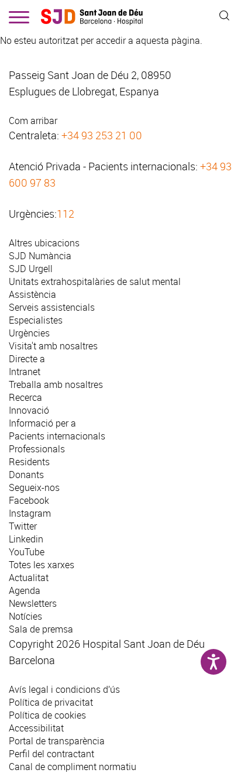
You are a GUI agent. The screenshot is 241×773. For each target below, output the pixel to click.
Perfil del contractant (51, 753)
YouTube (26, 551)
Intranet (24, 371)
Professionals (37, 448)
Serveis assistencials (52, 307)
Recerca (25, 397)
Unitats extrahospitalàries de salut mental (95, 281)
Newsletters (33, 603)
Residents (29, 461)
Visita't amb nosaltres (53, 345)
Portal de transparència (57, 740)
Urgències (29, 333)
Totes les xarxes (41, 564)
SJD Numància (40, 255)
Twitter (23, 526)
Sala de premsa (41, 629)
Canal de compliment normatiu (72, 766)
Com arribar (33, 120)
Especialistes (36, 320)
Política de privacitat (51, 702)
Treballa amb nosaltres (56, 384)
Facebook (29, 500)
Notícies (25, 616)
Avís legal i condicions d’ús (64, 689)
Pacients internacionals (57, 436)
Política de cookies (47, 715)
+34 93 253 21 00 (101, 135)
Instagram (30, 513)
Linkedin (26, 538)
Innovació (29, 410)
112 (65, 214)
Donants (26, 474)
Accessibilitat (36, 728)
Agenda (24, 590)
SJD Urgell (31, 268)
